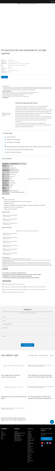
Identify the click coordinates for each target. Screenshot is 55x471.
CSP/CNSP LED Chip (43, 355)
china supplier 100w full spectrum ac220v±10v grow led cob (10, 376)
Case (2, 437)
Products (51, 355)
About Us (2, 438)
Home (2, 431)
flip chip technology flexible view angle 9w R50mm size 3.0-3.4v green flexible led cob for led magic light (13, 419)
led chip (15, 92)
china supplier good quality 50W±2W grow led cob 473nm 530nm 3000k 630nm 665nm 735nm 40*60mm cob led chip (41, 376)
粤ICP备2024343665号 (39, 468)
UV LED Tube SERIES (32, 355)
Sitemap (46, 468)
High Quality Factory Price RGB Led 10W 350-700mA (14, 397)
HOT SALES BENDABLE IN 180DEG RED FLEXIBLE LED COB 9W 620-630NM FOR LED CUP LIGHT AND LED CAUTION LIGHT (41, 397)
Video (2, 436)
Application (3, 435)
